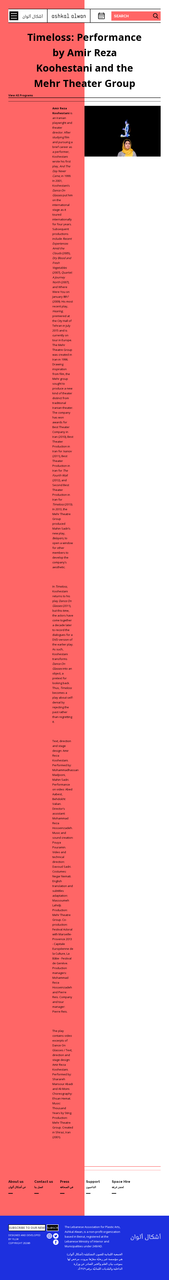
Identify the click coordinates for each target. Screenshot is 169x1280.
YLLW (15, 1239)
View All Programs (20, 95)
